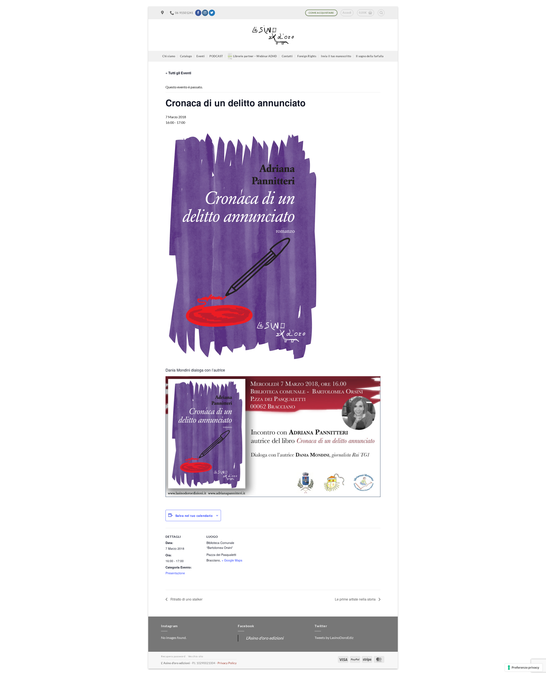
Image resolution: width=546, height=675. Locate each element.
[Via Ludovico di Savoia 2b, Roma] (163, 12)
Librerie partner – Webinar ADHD (255, 56)
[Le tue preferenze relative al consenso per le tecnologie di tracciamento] (524, 667)
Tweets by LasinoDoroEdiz (334, 638)
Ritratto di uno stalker (186, 599)
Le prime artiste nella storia (355, 599)
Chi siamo (168, 56)
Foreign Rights (306, 56)
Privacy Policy (227, 663)
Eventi (200, 56)
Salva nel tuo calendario (194, 515)
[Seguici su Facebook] (198, 13)
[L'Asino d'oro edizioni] (273, 35)
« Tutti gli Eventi (178, 72)
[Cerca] (381, 12)
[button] (347, 12)
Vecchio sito (195, 656)
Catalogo (186, 56)
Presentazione (175, 573)
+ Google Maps (232, 560)
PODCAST (216, 56)
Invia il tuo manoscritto (336, 56)
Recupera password (173, 656)
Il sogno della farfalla (370, 56)
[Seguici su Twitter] (212, 13)
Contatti (287, 56)
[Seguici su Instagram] (205, 13)
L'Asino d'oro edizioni (264, 638)
